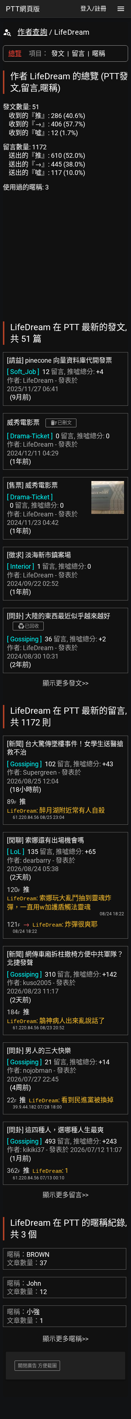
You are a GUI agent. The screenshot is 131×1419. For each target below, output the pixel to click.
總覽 (14, 53)
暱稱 (98, 53)
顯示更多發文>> (65, 683)
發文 (57, 53)
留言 (78, 53)
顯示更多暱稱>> (65, 1339)
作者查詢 (32, 32)
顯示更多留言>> (65, 1195)
